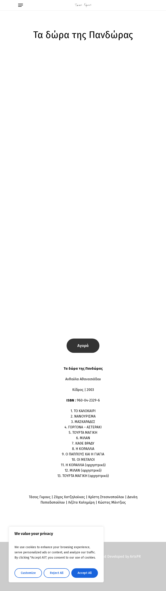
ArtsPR (135, 556)
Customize (28, 573)
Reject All (56, 573)
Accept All (85, 573)
